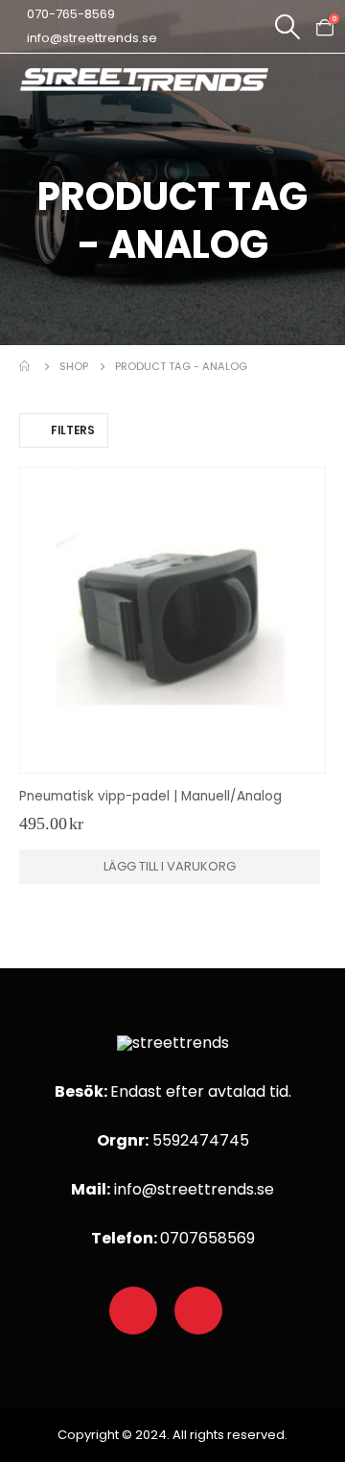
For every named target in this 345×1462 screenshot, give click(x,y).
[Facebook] (133, 1310)
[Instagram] (198, 1310)
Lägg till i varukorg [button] (170, 866)
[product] (172, 620)
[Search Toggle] (287, 26)
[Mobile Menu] (325, 89)
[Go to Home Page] (26, 366)
